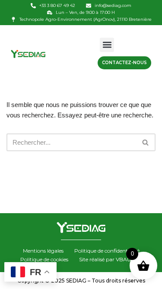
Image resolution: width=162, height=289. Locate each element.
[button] (107, 45)
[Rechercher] (146, 142)
